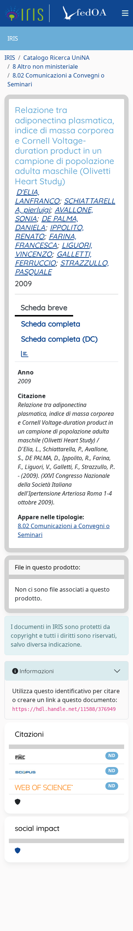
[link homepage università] (86, 13)
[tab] (25, 354)
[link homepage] (27, 13)
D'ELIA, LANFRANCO (37, 196)
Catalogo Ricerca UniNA (56, 58)
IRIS (9, 58)
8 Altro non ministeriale (45, 66)
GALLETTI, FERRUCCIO (53, 258)
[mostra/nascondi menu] (125, 13)
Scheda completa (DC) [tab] (59, 338)
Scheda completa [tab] (50, 323)
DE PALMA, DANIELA (46, 223)
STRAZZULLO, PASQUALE (62, 267)
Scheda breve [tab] (44, 307)
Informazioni (36, 671)
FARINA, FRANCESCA (45, 241)
